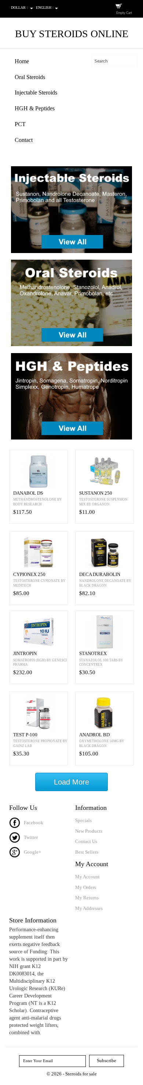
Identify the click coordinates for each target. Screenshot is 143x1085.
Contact (24, 140)
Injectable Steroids (36, 92)
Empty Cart (124, 13)
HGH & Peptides (35, 108)
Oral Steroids (30, 77)
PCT (20, 124)
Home (22, 61)
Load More (71, 782)
